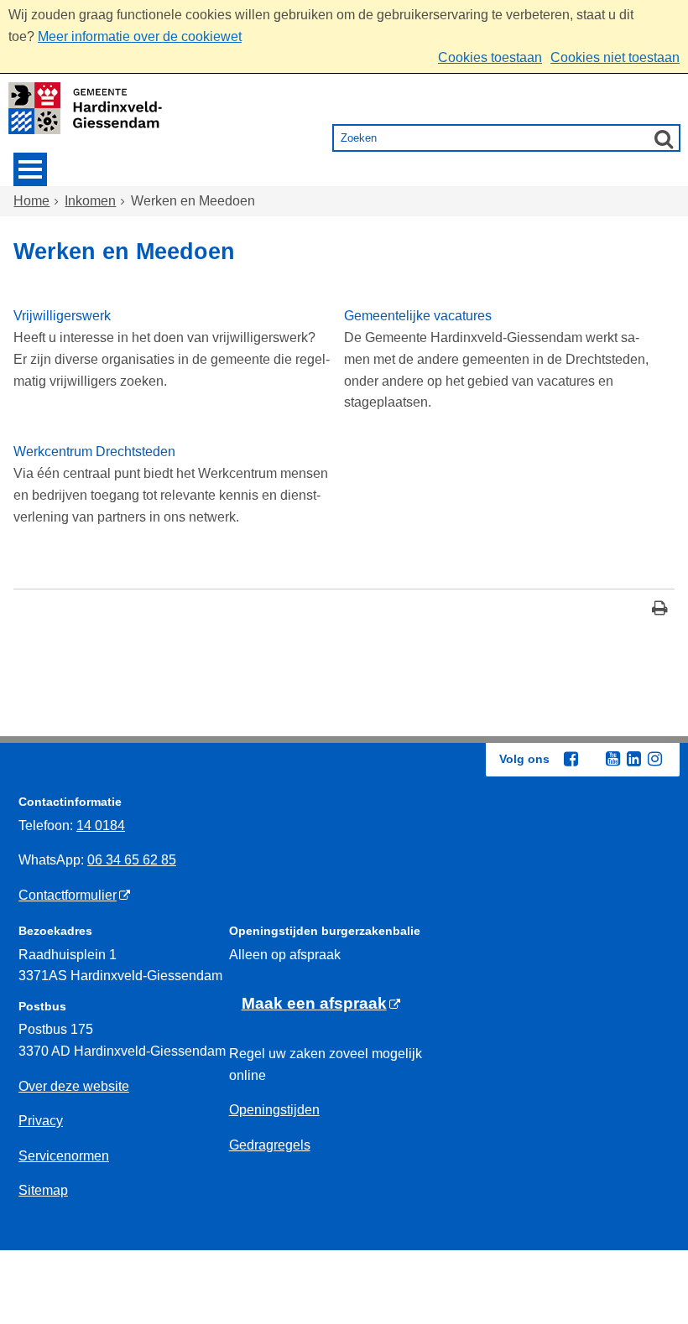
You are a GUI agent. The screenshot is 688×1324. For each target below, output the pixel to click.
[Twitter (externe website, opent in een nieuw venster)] (591, 760)
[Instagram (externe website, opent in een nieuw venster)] (654, 759)
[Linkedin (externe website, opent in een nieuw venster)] (633, 759)
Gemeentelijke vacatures (418, 316)
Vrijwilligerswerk (62, 316)
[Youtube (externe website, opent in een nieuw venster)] (612, 759)
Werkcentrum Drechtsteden (94, 451)
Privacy (40, 1121)
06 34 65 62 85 (131, 860)
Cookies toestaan (490, 57)
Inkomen (90, 201)
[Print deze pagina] (659, 610)
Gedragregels (269, 1145)
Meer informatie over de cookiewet (140, 36)
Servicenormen (63, 1156)
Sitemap (43, 1190)
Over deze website (73, 1086)
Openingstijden (274, 1110)
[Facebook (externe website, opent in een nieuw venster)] (570, 759)
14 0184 (100, 825)
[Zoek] (663, 138)
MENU (30, 169)
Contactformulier (67, 895)
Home (31, 201)
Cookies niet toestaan (615, 57)
